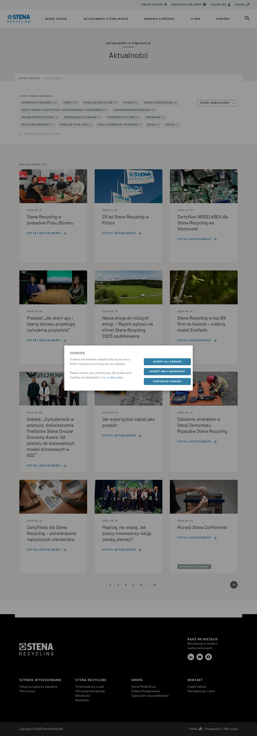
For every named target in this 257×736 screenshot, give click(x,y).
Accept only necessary (167, 371)
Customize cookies (167, 381)
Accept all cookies (167, 361)
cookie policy (115, 377)
